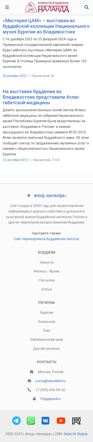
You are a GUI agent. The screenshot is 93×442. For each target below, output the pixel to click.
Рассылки (46, 280)
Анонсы (40, 271)
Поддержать (50, 399)
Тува (46, 330)
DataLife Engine (76, 434)
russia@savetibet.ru (50, 381)
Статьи (46, 289)
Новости (46, 262)
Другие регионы (46, 349)
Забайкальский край (46, 339)
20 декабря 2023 (14, 76)
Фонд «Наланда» (50, 196)
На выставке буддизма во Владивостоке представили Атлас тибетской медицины (41, 97)
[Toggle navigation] (7, 7)
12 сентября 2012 (15, 160)
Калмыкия (46, 322)
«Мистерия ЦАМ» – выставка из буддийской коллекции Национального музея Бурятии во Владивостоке (46, 26)
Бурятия (46, 313)
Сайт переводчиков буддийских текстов (46, 239)
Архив (54, 271)
